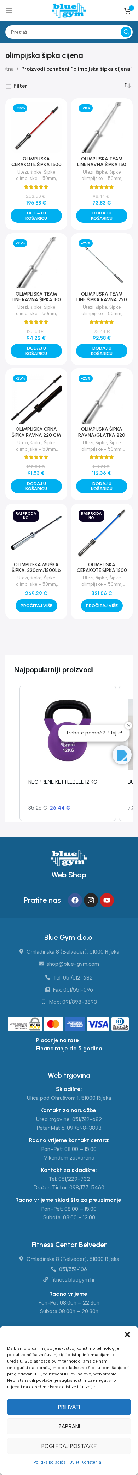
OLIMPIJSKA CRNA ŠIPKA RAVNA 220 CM (36, 431)
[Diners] (120, 1025)
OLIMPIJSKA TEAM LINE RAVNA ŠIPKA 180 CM (36, 299)
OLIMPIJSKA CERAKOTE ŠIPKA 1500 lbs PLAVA (102, 570)
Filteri (21, 86)
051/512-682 (87, 1119)
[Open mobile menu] (9, 11)
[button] (127, 1334)
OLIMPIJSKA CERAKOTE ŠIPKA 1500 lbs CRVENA (36, 164)
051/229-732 (74, 1179)
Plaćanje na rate (57, 1040)
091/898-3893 (84, 1128)
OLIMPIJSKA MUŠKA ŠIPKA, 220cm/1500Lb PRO (36, 570)
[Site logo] (69, 10)
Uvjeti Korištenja (85, 1462)
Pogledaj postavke (69, 1446)
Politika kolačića (49, 1462)
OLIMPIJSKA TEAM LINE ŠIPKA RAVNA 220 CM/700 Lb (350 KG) (101, 299)
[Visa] (99, 1025)
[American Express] (76, 1025)
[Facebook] (75, 900)
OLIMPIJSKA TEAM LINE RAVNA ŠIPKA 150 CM (101, 164)
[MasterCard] (54, 1025)
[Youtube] (107, 900)
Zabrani (69, 1426)
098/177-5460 (86, 1187)
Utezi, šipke (29, 172)
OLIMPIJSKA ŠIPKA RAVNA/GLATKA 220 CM (101, 434)
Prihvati (69, 1407)
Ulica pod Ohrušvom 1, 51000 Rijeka (69, 1098)
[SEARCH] (126, 32)
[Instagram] (91, 900)
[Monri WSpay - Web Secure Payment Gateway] (25, 1025)
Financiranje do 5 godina (69, 1048)
